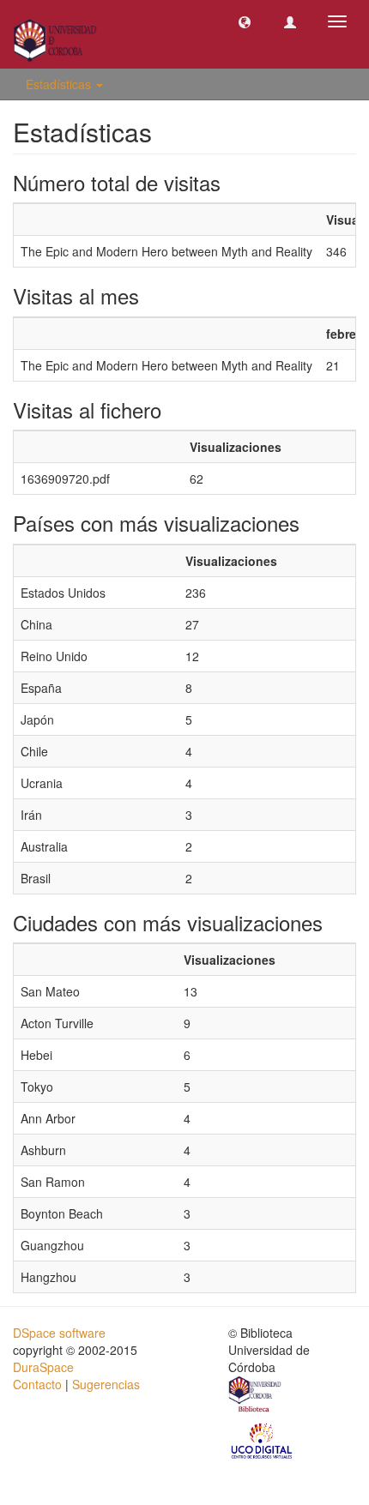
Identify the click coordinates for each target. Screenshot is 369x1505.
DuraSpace (43, 1367)
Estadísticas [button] (60, 84)
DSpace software (59, 1332)
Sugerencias (106, 1384)
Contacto (37, 1384)
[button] (244, 21)
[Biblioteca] (255, 1396)
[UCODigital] (262, 1439)
